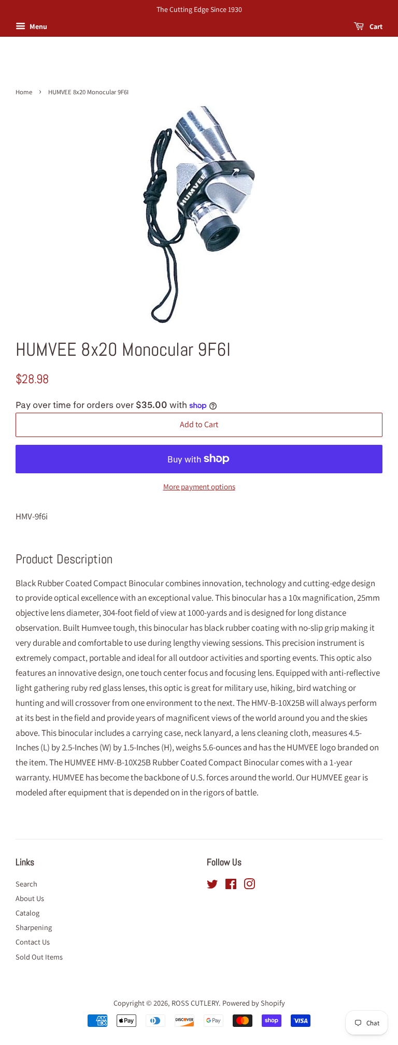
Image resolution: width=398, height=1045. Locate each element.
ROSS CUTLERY (195, 1003)
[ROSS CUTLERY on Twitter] (212, 886)
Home (24, 92)
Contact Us (33, 942)
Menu (37, 26)
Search (26, 884)
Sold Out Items (39, 957)
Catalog (27, 913)
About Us (30, 898)
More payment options (199, 486)
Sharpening (34, 927)
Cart (375, 26)
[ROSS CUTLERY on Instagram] (249, 886)
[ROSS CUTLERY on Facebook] (231, 886)
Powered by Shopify (253, 1003)
